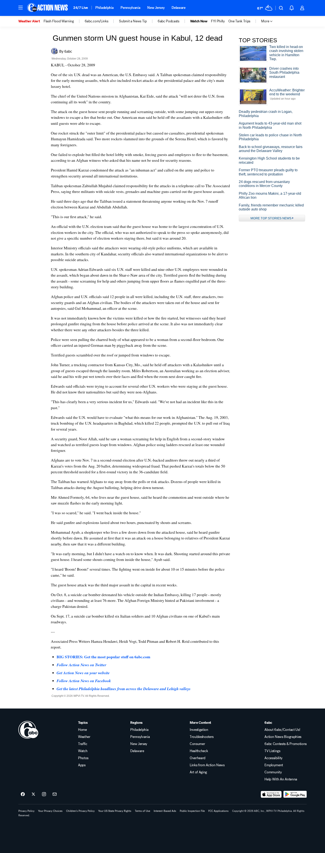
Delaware (178, 7)
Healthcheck (199, 751)
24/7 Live (80, 7)
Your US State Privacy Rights (114, 811)
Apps (82, 765)
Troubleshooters (202, 737)
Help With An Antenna (280, 779)
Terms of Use (142, 811)
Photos (83, 758)
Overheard (197, 758)
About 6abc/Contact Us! (282, 730)
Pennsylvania (130, 7)
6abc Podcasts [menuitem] (168, 21)
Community (273, 772)
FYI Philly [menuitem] (218, 21)
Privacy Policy (26, 811)
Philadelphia (104, 7)
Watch (82, 751)
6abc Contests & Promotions (285, 744)
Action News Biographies (282, 737)
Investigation (199, 730)
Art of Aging (198, 772)
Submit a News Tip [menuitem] (133, 21)
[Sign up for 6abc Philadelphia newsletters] (54, 794)
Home (82, 730)
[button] (20, 7)
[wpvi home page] (28, 730)
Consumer (197, 744)
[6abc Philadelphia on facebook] (22, 794)
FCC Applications (218, 811)
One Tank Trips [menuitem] (239, 21)
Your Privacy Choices (50, 811)
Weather (84, 737)
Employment (273, 765)
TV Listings (272, 751)
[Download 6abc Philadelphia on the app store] (271, 794)
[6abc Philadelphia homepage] (48, 8)
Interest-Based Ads (165, 811)
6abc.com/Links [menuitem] (96, 21)
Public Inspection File (192, 811)
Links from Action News (207, 765)
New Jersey (155, 7)
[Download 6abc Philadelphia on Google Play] (295, 794)
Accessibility (273, 758)
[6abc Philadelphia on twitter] (33, 794)
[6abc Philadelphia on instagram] (44, 794)
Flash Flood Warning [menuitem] (59, 21)
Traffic (82, 744)
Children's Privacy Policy (80, 811)
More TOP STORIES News (270, 218)
